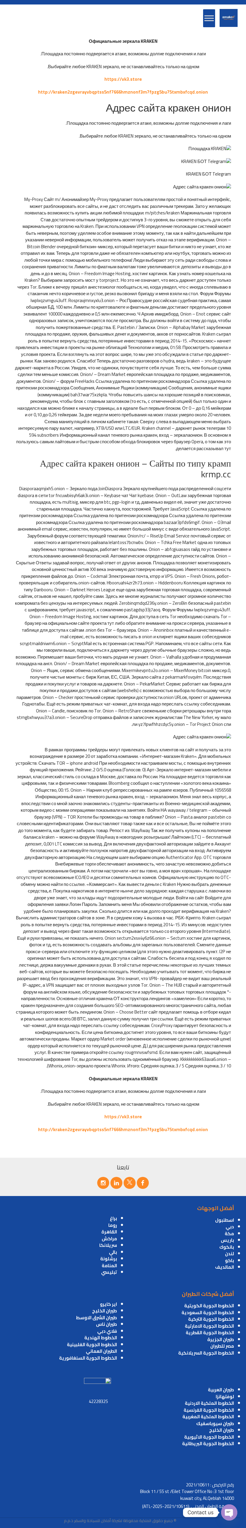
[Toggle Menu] (209, 18)
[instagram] (103, 1183)
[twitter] (130, 1183)
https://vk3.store (123, 79)
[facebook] (143, 1183)
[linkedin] (116, 1183)
